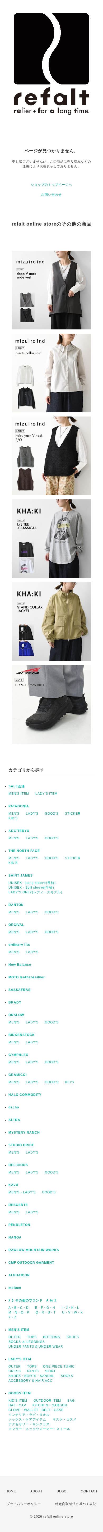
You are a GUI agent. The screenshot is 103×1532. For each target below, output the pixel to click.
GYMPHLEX (18, 1055)
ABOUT (36, 1491)
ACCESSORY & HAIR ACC (30, 1380)
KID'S (13, 818)
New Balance (19, 965)
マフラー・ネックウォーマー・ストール (39, 1429)
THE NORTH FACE (24, 851)
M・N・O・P (18, 1312)
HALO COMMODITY (24, 1095)
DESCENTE (18, 1205)
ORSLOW (16, 1015)
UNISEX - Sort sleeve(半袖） (32, 887)
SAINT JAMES (20, 875)
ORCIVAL (16, 925)
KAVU (13, 1185)
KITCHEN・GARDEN (49, 1405)
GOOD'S (52, 813)
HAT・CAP (17, 1405)
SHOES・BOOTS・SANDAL (31, 1376)
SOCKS (67, 1376)
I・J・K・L (70, 1308)
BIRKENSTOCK (21, 1035)
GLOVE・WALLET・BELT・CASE (36, 1410)
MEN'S (14, 813)
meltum (14, 1288)
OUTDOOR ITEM (47, 1400)
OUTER (14, 1337)
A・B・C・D (18, 1308)
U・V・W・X (72, 1312)
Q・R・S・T (46, 1312)
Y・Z (12, 1317)
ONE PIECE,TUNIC (59, 1366)
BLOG (62, 1491)
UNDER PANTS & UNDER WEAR (35, 1346)
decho (13, 1107)
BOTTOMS (51, 1337)
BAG (71, 1400)
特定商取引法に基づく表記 (75, 1504)
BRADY (14, 1002)
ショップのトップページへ (51, 184)
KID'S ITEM (17, 1400)
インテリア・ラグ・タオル (29, 1415)
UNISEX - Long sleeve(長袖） (33, 883)
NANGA (15, 1237)
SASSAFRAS (19, 990)
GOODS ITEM (19, 1393)
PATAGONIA (18, 806)
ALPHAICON (19, 1275)
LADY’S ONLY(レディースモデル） (36, 892)
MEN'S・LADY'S (22, 1192)
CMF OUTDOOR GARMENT (31, 1262)
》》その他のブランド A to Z (32, 1300)
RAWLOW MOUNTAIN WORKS (33, 1250)
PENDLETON (19, 1225)
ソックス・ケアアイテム (27, 1419)
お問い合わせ (51, 194)
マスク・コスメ (65, 1419)
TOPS (32, 1337)
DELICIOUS (18, 1165)
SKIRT (50, 1371)
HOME (11, 1491)
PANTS (33, 1371)
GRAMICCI (17, 1075)
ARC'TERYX (18, 831)
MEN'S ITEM (18, 794)
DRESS (14, 1371)
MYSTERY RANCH (24, 1132)
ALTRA (14, 1120)
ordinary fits (19, 945)
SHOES (73, 1337)
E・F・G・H (45, 1308)
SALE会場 (16, 786)
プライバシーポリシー (24, 1504)
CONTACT (89, 1491)
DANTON (16, 905)
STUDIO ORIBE (21, 1145)
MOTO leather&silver (26, 977)
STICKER (73, 813)
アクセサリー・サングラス (29, 1424)
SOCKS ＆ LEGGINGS (26, 1342)
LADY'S (32, 813)
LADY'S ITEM (46, 794)
